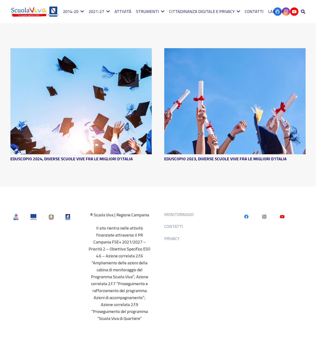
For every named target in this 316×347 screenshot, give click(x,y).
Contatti (173, 226)
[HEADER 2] (35, 11)
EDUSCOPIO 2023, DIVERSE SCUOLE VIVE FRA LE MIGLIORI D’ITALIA (225, 159)
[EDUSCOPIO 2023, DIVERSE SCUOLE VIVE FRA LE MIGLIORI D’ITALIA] (235, 51)
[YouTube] (294, 11)
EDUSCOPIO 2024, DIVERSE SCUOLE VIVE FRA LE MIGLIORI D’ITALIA (71, 159)
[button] (303, 11)
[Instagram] (264, 216)
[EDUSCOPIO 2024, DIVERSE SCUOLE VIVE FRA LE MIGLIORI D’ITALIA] (81, 51)
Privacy (172, 238)
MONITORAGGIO (179, 214)
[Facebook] (246, 216)
